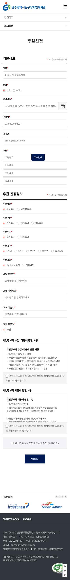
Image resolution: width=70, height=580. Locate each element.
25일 (8, 329)
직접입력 (58, 251)
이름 (5, 68)
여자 (18, 90)
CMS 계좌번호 (10, 290)
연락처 (6, 117)
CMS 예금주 (9, 307)
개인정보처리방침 (11, 519)
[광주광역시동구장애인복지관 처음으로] (24, 4)
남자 (8, 90)
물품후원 (38, 223)
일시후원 (24, 237)
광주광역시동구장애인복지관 (31, 556)
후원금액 (7, 245)
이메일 (6, 133)
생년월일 (7, 99)
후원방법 (7, 259)
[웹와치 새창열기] (59, 568)
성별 (5, 85)
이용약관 (27, 519)
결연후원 (24, 223)
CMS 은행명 (9, 273)
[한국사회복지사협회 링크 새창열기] (51, 502)
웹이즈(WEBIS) (56, 549)
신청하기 (35, 459)
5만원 (32, 251)
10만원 (44, 251)
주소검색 (38, 157)
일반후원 (10, 223)
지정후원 (10, 209)
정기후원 (10, 237)
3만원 (21, 251)
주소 (5, 150)
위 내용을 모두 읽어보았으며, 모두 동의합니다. (36, 442)
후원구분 (7, 217)
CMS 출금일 (9, 324)
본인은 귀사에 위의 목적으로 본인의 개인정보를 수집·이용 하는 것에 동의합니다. (35, 378)
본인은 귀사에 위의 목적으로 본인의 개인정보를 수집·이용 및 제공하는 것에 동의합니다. (35, 428)
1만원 (9, 251)
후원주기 (7, 231)
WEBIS (33, 560)
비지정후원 (25, 209)
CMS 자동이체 (13, 265)
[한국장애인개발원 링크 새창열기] (18, 502)
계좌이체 (29, 265)
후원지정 (7, 203)
